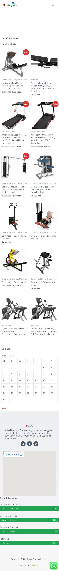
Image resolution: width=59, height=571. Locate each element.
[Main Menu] (53, 5)
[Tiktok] (35, 443)
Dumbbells (10, 44)
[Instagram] (23, 443)
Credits (44, 559)
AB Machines (11, 38)
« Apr (4, 408)
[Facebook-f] (29, 443)
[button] (29, 38)
